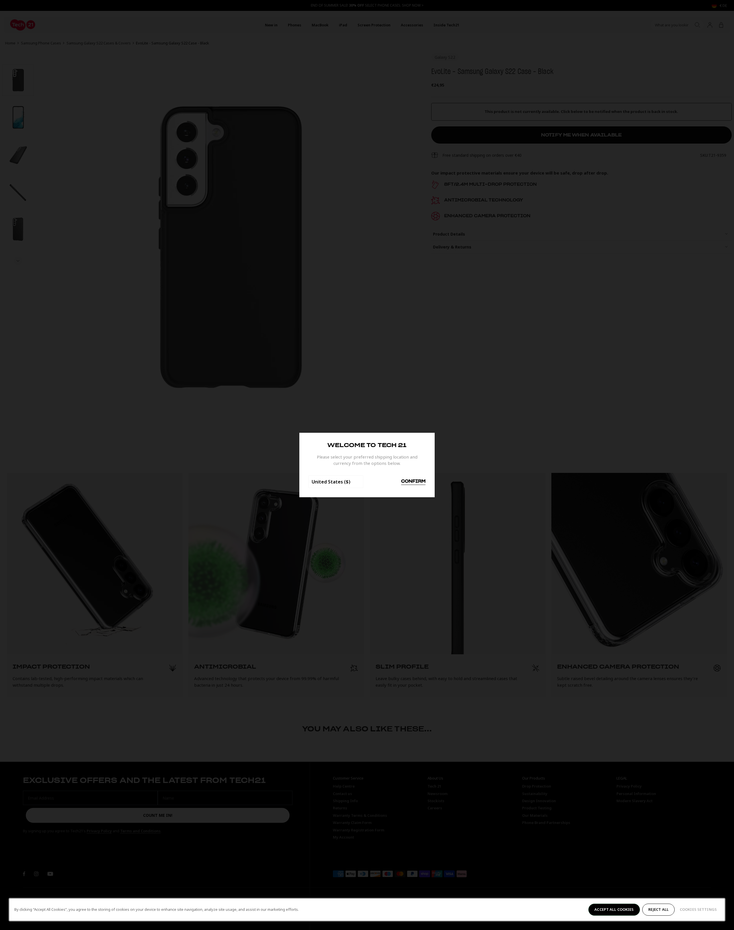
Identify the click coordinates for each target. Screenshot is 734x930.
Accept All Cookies (614, 909)
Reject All (658, 909)
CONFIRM (413, 481)
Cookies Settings (698, 909)
